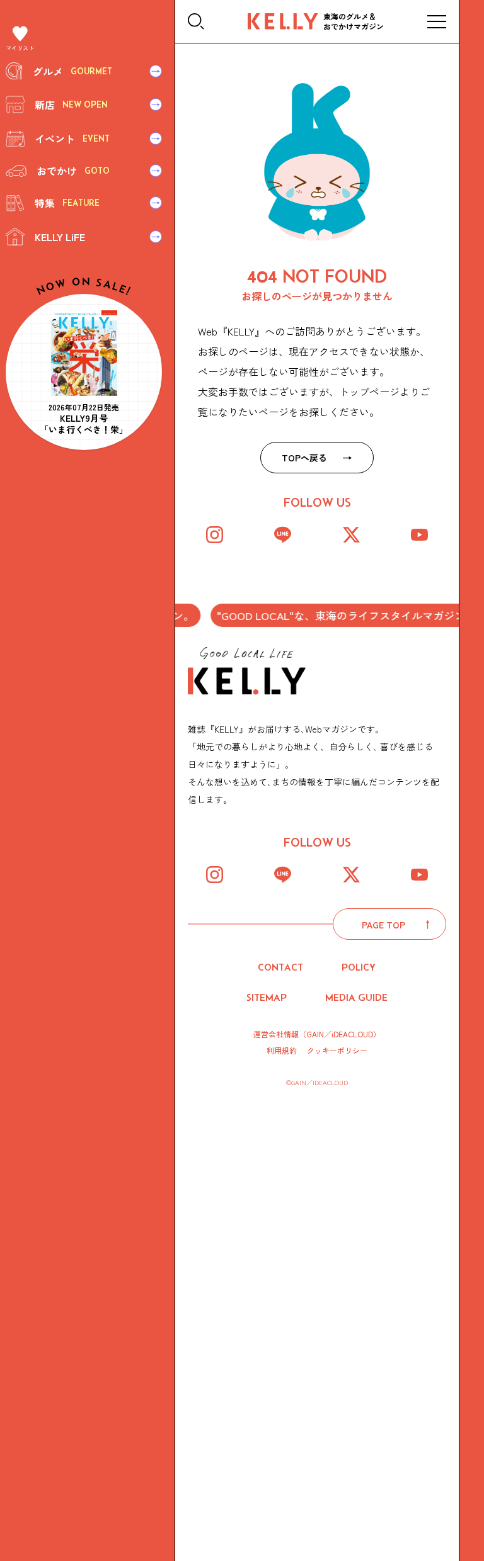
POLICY (359, 967)
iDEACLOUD (352, 1033)
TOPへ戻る (304, 457)
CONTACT (280, 967)
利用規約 (282, 1050)
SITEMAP (266, 997)
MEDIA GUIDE (356, 997)
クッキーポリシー (337, 1050)
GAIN (315, 1033)
